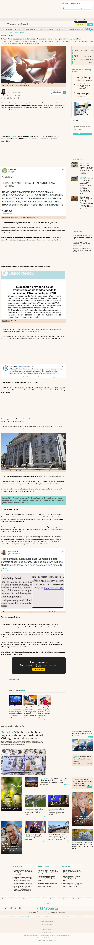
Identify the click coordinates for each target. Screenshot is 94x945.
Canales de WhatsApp (25, 916)
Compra (91, 48)
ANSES (47, 903)
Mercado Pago (12, 136)
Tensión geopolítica (60, 20)
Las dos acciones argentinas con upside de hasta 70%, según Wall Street (84, 94)
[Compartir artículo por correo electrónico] (14, 98)
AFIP (73, 898)
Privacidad (47, 926)
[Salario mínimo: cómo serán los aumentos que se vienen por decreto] (82, 745)
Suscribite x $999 (81, 24)
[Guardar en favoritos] (64, 92)
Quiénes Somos (49, 916)
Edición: (88, 19)
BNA (17, 684)
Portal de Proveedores (64, 916)
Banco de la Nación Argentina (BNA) (13, 103)
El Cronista (3, 32)
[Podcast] (54, 913)
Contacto (12, 916)
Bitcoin (30, 898)
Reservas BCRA (44, 20)
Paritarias (80, 898)
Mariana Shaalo (12, 91)
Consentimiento (47, 929)
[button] (90, 801)
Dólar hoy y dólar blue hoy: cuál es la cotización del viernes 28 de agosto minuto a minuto (84, 86)
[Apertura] (32, 913)
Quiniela (52, 898)
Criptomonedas (21, 898)
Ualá (30, 136)
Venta (86, 48)
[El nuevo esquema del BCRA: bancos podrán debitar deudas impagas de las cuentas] (30, 700)
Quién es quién (77, 20)
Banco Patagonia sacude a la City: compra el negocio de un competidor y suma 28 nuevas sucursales (84, 78)
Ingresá (90, 24)
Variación (80, 48)
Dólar (18, 20)
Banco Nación (29, 684)
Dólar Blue (11, 898)
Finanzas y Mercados (13, 32)
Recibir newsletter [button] (83, 133)
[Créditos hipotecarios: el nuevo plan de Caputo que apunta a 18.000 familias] (58, 801)
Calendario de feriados (63, 898)
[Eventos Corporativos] (40, 912)
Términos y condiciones (47, 924)
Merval (44, 898)
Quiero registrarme (39, 669)
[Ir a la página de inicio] (5, 24)
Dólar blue (30, 20)
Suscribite (37, 916)
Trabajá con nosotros (80, 916)
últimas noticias (4, 20)
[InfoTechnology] (62, 912)
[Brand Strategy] (47, 912)
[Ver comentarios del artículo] (18, 98)
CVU (22, 684)
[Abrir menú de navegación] (1, 24)
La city (75, 120)
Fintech (22, 32)
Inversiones (89, 898)
